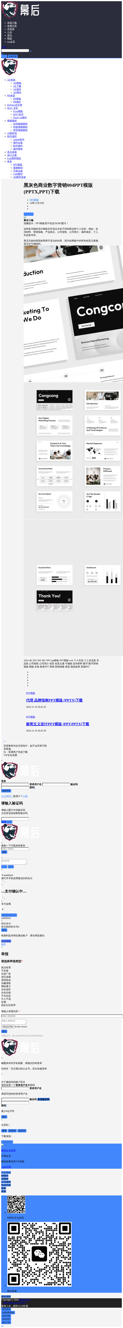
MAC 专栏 (12, 108)
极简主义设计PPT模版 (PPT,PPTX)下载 (57, 724)
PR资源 (11, 95)
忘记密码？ (7, 796)
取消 (3, 822)
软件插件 (12, 136)
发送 (9, 822)
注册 (25, 796)
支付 (4, 930)
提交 (4, 1031)
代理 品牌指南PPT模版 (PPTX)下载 (54, 700)
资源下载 (12, 23)
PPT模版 (34, 200)
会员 (11, 41)
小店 (9, 32)
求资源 (10, 29)
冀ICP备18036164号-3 (15, 1303)
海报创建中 (7, 1142)
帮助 (9, 38)
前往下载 (29, 214)
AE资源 (11, 80)
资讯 (9, 35)
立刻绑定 (6, 941)
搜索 (4, 852)
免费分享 (12, 26)
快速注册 (13, 56)
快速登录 (6, 791)
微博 (4, 1131)
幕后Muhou (25, 1299)
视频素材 (12, 120)
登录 (4, 56)
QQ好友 (12, 1131)
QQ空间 (21, 1131)
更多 (9, 161)
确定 (3, 944)
